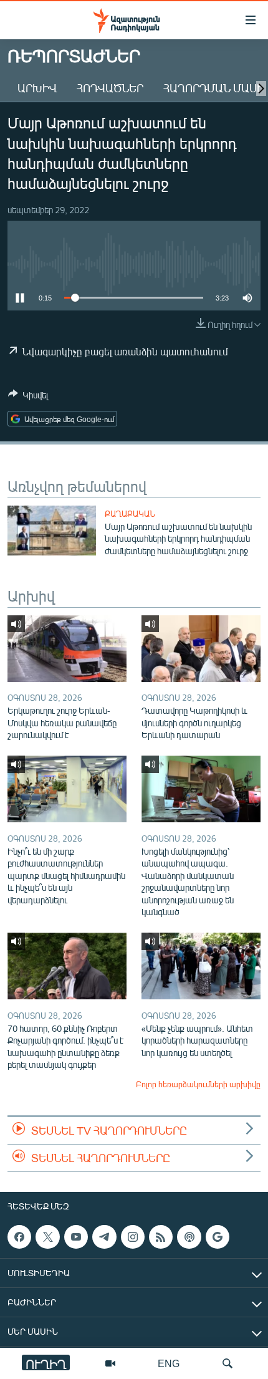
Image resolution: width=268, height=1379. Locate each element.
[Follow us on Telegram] (104, 1237)
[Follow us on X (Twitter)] (47, 1237)
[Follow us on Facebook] (19, 1237)
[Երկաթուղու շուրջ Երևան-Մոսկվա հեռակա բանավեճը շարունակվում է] (67, 648)
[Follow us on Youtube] (76, 1237)
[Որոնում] (227, 1363)
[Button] (28, 397)
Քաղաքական (130, 514)
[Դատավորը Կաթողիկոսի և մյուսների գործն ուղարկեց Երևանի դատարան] (201, 648)
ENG (168, 1363)
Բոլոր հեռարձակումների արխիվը (198, 1084)
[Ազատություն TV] (110, 1363)
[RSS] (161, 1237)
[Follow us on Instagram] (133, 1237)
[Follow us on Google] (217, 1237)
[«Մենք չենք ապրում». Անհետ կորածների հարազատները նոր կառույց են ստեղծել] (201, 966)
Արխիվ (37, 88)
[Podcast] (189, 1237)
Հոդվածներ (110, 88)
